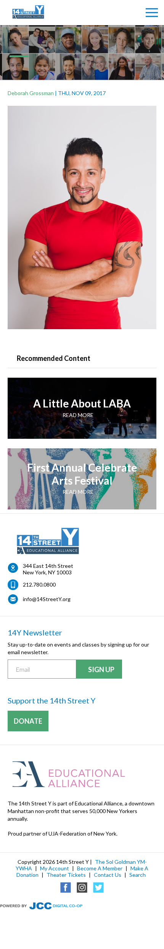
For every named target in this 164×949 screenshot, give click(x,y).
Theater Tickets (66, 874)
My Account (54, 868)
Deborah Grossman (31, 93)
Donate (28, 721)
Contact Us (107, 874)
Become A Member (99, 868)
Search (137, 874)
